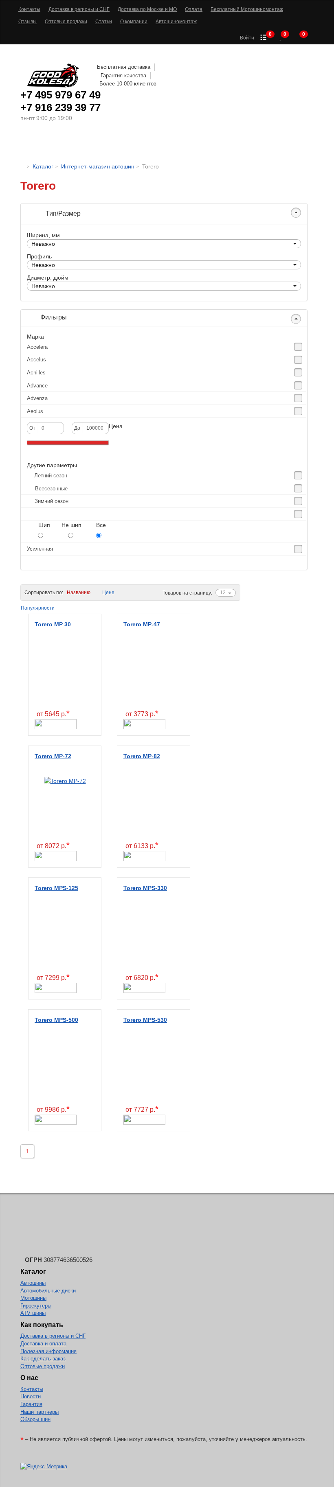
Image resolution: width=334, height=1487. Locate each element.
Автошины (57, 144)
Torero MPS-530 (145, 1020)
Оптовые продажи (42, 1366)
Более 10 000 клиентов (127, 84)
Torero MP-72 (53, 756)
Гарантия (31, 1404)
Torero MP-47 (141, 624)
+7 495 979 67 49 (60, 95)
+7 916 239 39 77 (60, 107)
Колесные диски (118, 144)
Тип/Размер (62, 213)
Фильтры (53, 317)
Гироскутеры (35, 1306)
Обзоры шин (35, 1419)
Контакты (31, 1389)
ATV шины (33, 1313)
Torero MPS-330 (145, 888)
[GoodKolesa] (22, 166)
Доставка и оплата (43, 1343)
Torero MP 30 (53, 624)
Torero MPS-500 (56, 1020)
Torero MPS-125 (56, 888)
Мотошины (179, 144)
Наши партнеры (39, 1412)
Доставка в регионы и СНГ (53, 1336)
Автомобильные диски (48, 1291)
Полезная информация (48, 1351)
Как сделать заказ (43, 1359)
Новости (30, 1396)
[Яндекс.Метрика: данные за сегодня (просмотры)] (43, 1467)
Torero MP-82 (141, 756)
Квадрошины (230, 144)
